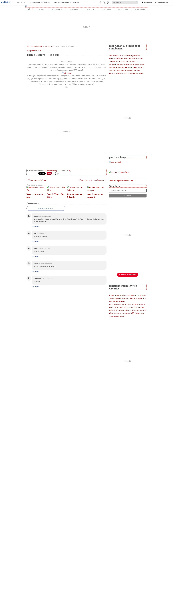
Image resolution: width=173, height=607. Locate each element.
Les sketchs (90, 9)
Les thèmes (106, 9)
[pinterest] (108, 2)
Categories (49, 46)
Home (29, 9)
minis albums (123, 9)
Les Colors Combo (57, 9)
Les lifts (41, 9)
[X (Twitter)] (104, 2)
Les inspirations (139, 9)
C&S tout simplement (34, 46)
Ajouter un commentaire (46, 208)
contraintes (74, 9)
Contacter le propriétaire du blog (121, 181)
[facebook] (100, 2)
